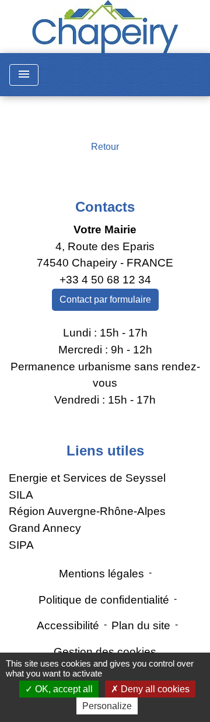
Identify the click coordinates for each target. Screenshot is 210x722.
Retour (105, 147)
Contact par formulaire (105, 299)
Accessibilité (68, 625)
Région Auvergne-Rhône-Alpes (87, 511)
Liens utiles (105, 450)
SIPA (21, 545)
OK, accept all (63, 689)
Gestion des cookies (105, 652)
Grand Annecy (45, 528)
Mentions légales (101, 573)
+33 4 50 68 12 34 (105, 280)
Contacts (105, 207)
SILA (21, 495)
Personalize (107, 706)
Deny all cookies (154, 689)
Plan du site (140, 625)
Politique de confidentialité (103, 600)
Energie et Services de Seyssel (87, 478)
